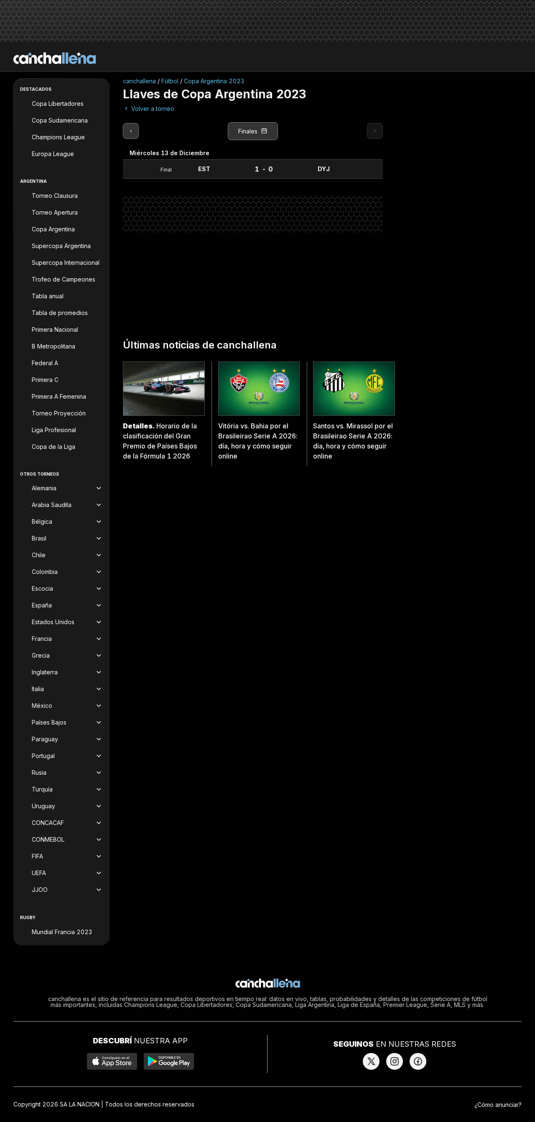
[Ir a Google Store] (168, 1061)
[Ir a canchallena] (54, 58)
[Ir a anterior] (131, 131)
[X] (371, 1061)
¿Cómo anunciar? (498, 1104)
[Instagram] (394, 1061)
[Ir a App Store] (112, 1061)
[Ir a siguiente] (375, 131)
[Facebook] (418, 1061)
